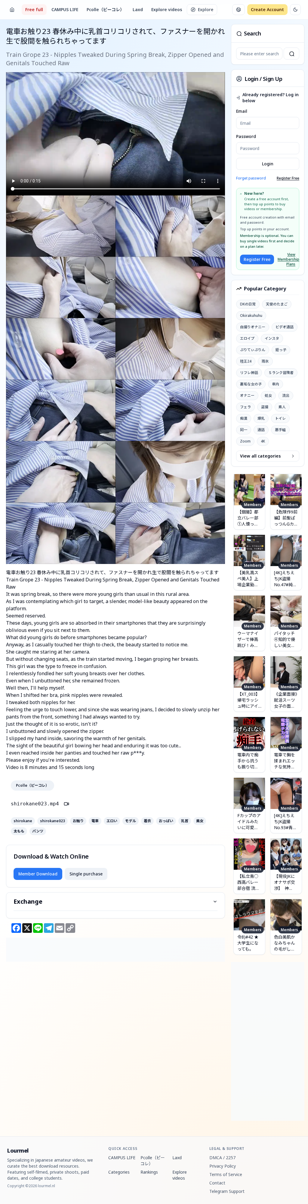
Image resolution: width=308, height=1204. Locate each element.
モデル (130, 821)
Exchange (28, 901)
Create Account (267, 9)
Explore (205, 9)
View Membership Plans (286, 259)
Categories (119, 1172)
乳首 (184, 821)
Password (246, 136)
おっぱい (166, 821)
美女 (199, 821)
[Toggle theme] (295, 9)
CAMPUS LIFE (64, 9)
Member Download (37, 874)
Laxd (138, 9)
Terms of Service (225, 1174)
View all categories (260, 456)
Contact (217, 1183)
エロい (111, 821)
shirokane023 (52, 821)
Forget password (251, 178)
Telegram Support (227, 1191)
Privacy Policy (222, 1166)
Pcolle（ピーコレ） (105, 9)
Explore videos (166, 9)
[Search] (291, 53)
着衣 (147, 821)
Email (241, 111)
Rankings (149, 1172)
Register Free (288, 178)
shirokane (23, 821)
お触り (78, 821)
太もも (19, 831)
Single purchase (86, 874)
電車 (95, 821)
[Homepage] (12, 9)
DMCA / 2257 (222, 1157)
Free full (34, 9)
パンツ (37, 831)
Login (267, 164)
